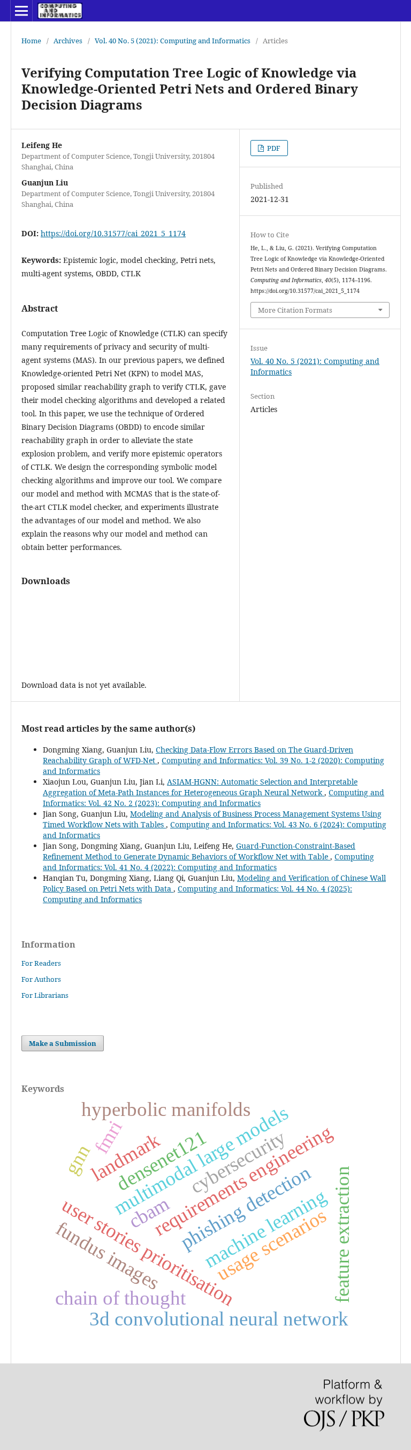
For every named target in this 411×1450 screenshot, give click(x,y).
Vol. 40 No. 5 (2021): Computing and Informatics (172, 40)
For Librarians (44, 995)
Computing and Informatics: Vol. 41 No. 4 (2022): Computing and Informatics (208, 861)
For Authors (41, 979)
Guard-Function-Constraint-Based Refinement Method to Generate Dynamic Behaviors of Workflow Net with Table (199, 851)
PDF (272, 148)
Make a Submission (62, 1043)
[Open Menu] (21, 10)
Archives (68, 40)
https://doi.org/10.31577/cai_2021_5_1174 (113, 233)
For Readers (41, 963)
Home (31, 40)
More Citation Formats (295, 310)
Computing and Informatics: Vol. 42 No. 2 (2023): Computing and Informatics (213, 797)
